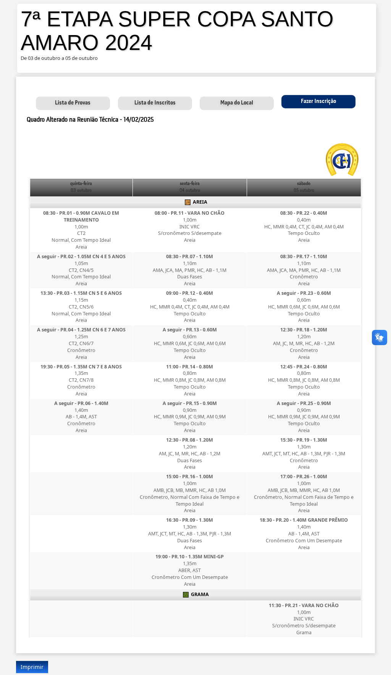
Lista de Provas (72, 103)
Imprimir (32, 666)
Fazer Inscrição (318, 101)
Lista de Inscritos (155, 103)
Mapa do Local (236, 103)
